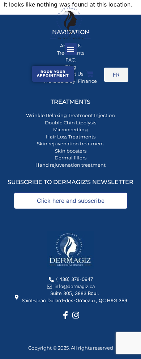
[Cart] (89, 74)
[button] (71, 49)
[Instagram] (76, 315)
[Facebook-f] (65, 315)
